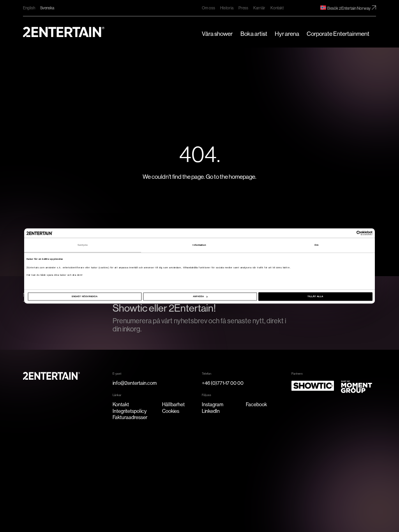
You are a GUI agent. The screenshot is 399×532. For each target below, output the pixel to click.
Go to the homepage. (231, 176)
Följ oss (206, 395)
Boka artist (253, 33)
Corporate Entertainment (338, 33)
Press (243, 8)
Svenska (47, 8)
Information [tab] (199, 245)
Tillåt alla (315, 297)
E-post (117, 373)
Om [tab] (316, 245)
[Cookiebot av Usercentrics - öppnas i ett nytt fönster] (338, 233)
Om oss (208, 8)
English (29, 8)
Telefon (206, 373)
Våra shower (217, 33)
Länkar (117, 395)
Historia (226, 8)
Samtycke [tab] (83, 245)
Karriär (259, 8)
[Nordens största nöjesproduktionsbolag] (63, 32)
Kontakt (277, 8)
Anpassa (198, 297)
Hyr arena (287, 33)
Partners (297, 373)
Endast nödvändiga (84, 297)
